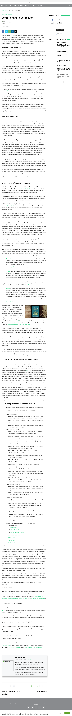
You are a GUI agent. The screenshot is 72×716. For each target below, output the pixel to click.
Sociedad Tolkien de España (16, 530)
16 (2, 642)
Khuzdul (4, 650)
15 (2, 638)
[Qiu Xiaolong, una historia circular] (52, 60)
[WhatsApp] (9, 31)
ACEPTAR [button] (67, 713)
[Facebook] (63, 1)
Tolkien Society (13, 527)
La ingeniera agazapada (40, 691)
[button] (69, 5)
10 (2, 610)
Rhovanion (18, 647)
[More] (41, 686)
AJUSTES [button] (61, 713)
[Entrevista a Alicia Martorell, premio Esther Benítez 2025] (52, 45)
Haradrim (35, 647)
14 (2, 635)
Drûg (31, 647)
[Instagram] (68, 1)
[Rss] (70, 1)
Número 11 (7, 10)
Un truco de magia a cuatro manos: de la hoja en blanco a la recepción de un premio (63, 53)
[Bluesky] (65, 1)
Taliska (4, 645)
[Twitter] (66, 1)
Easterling (39, 647)
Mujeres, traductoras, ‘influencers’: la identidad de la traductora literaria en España (63, 68)
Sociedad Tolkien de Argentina (17, 532)
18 (2, 650)
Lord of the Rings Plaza (14, 535)
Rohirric (13, 647)
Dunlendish (27, 647)
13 (2, 626)
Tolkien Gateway (12, 537)
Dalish (10, 647)
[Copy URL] (15, 31)
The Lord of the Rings (40, 598)
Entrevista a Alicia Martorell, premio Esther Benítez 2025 (63, 46)
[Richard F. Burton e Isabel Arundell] (52, 76)
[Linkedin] (12, 31)
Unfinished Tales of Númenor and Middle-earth (20, 598)
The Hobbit (33, 598)
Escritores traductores (62, 74)
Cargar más (59, 82)
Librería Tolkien (11, 540)
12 (2, 621)
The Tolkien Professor (13, 543)
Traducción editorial (61, 42)
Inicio (3, 10)
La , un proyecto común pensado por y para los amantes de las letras (12, 693)
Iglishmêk (17, 650)
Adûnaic (8, 645)
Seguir (59, 18)
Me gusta (52, 18)
